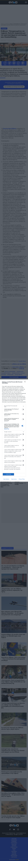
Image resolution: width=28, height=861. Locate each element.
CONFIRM (8, 474)
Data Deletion (6, 479)
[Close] (25, 382)
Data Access (14, 479)
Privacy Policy (22, 479)
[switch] (23, 409)
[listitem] (14, 406)
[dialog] (14, 430)
